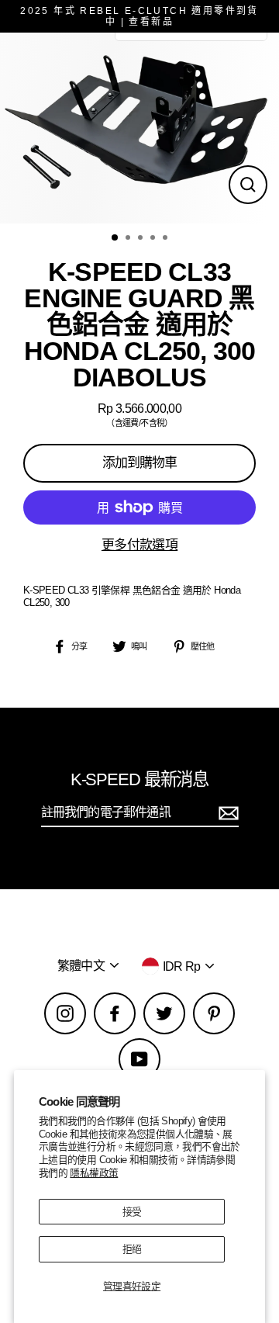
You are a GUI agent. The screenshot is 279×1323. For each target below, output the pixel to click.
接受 (132, 1211)
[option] (139, 128)
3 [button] (142, 239)
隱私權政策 (94, 1173)
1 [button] (115, 238)
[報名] (226, 812)
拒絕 (132, 1249)
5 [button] (166, 239)
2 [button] (129, 239)
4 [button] (154, 239)
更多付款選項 (139, 545)
